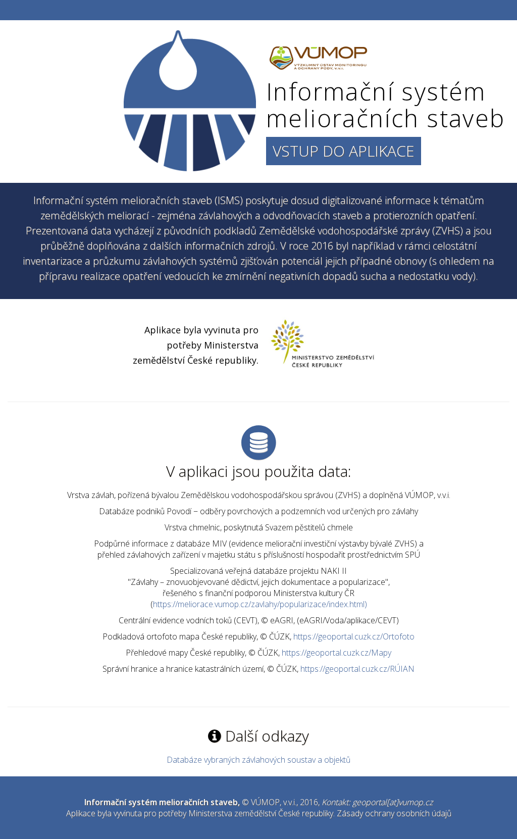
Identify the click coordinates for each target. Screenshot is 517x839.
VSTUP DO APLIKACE (344, 150)
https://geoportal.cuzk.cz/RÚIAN (357, 668)
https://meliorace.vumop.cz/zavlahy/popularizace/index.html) (260, 604)
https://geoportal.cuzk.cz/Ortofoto (354, 636)
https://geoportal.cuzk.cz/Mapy (336, 652)
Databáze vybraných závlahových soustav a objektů (258, 759)
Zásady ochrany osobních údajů (394, 813)
